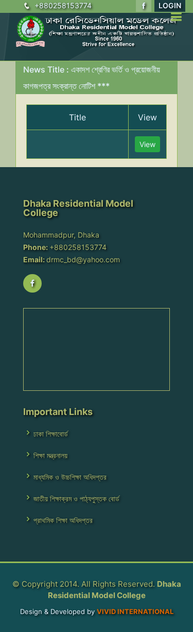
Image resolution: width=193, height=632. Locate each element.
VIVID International (135, 611)
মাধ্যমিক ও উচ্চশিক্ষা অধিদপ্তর (70, 477)
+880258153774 (63, 5)
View (147, 144)
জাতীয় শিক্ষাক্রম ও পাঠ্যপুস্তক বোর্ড (76, 498)
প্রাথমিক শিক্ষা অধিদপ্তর (63, 520)
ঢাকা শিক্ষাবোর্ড (50, 434)
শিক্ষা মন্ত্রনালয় (50, 455)
